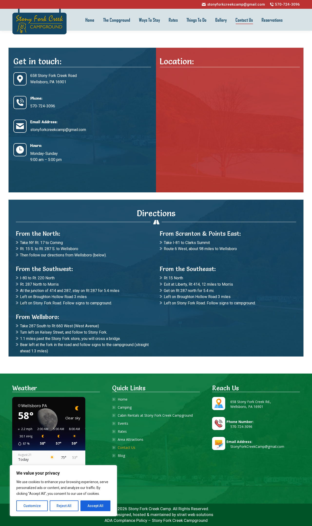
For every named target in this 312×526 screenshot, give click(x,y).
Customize (32, 506)
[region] (63, 490)
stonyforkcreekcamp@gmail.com (236, 4)
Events (123, 423)
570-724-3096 (287, 4)
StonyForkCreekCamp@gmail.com (255, 446)
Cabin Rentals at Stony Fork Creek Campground (155, 415)
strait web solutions (195, 514)
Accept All (95, 506)
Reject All (64, 506)
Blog (121, 455)
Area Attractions (130, 439)
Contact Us (126, 447)
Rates (122, 431)
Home (122, 399)
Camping (125, 407)
